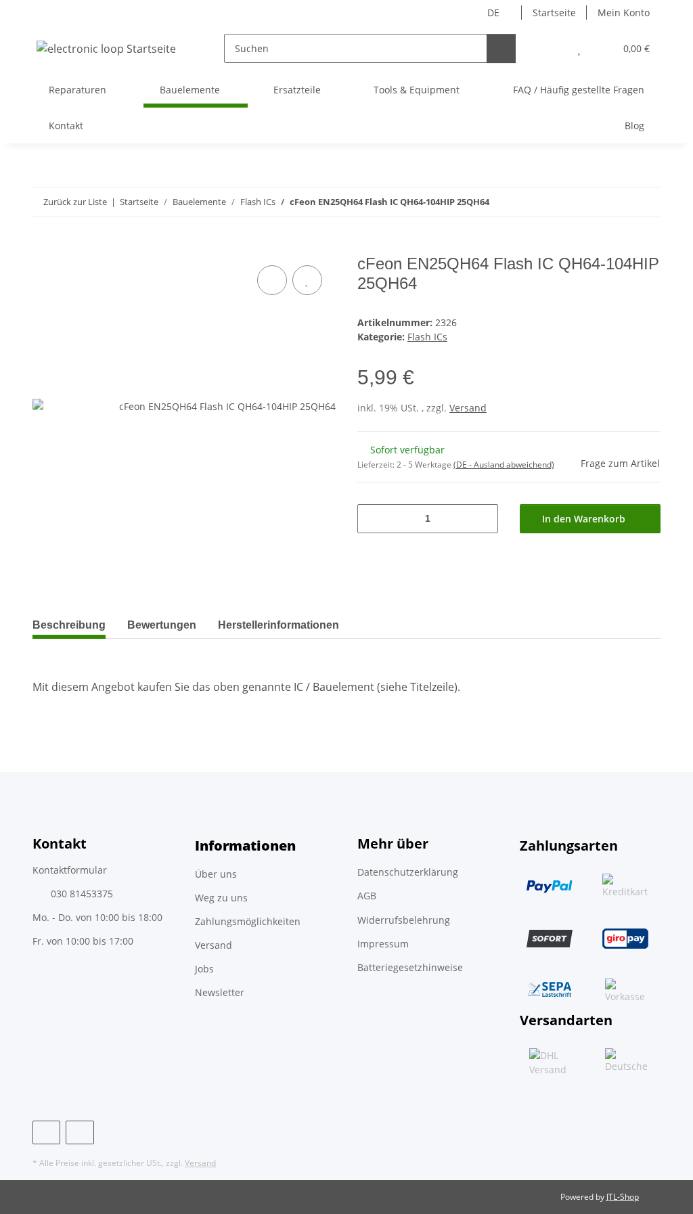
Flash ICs (427, 336)
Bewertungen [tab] (161, 625)
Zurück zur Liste (75, 202)
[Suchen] (501, 48)
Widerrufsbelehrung (403, 920)
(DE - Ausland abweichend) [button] (503, 464)
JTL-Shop (622, 1196)
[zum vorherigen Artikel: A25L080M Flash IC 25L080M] (616, 202)
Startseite (554, 12)
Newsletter (219, 992)
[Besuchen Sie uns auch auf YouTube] (79, 1132)
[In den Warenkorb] (43, 247)
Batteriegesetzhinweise (410, 967)
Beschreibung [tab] (69, 625)
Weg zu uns (221, 897)
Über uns (216, 874)
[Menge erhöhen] (482, 519)
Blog (634, 125)
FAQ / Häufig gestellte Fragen (578, 89)
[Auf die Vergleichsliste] (272, 280)
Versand (468, 407)
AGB (366, 895)
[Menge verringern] (372, 519)
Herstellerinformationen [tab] (278, 625)
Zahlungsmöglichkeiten (247, 921)
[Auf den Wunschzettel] (307, 280)
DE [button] (493, 12)
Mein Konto (624, 12)
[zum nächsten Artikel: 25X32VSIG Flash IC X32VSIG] (646, 202)
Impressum (383, 943)
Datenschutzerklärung (407, 871)
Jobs (204, 968)
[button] (551, 48)
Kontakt (66, 125)
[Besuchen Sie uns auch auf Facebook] (46, 1132)
